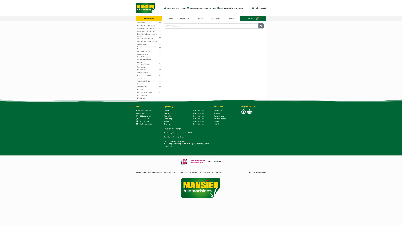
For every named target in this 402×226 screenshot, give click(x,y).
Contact (231, 19)
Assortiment (217, 111)
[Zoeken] (261, 25)
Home (170, 19)
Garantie (200, 19)
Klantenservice (218, 116)
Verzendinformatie (220, 119)
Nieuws (216, 121)
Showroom (184, 19)
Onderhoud (215, 19)
